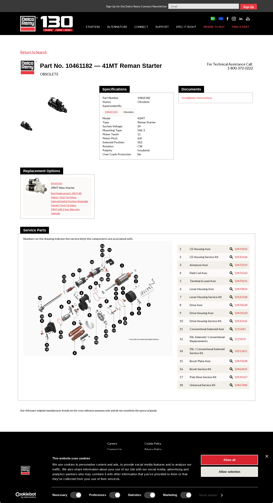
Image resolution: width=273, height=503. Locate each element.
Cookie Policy (152, 443)
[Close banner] (266, 456)
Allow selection (229, 471)
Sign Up (248, 7)
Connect (141, 26)
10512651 (241, 351)
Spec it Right (186, 26)
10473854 (241, 289)
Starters (93, 26)
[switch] (115, 495)
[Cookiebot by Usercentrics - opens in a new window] (25, 495)
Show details (208, 495)
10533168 (241, 297)
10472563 (241, 273)
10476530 (241, 313)
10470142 (241, 249)
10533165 (241, 321)
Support (162, 26)
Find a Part (240, 26)
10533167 (241, 377)
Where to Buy (214, 26)
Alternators (117, 26)
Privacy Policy (152, 449)
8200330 (56, 183)
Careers (112, 443)
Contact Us (114, 449)
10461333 (111, 112)
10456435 (241, 369)
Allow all (229, 460)
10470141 (241, 281)
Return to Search (33, 52)
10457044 (241, 385)
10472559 (241, 265)
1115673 (240, 339)
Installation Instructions (197, 97)
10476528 (241, 305)
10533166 (241, 257)
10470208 (241, 361)
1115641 (240, 329)
